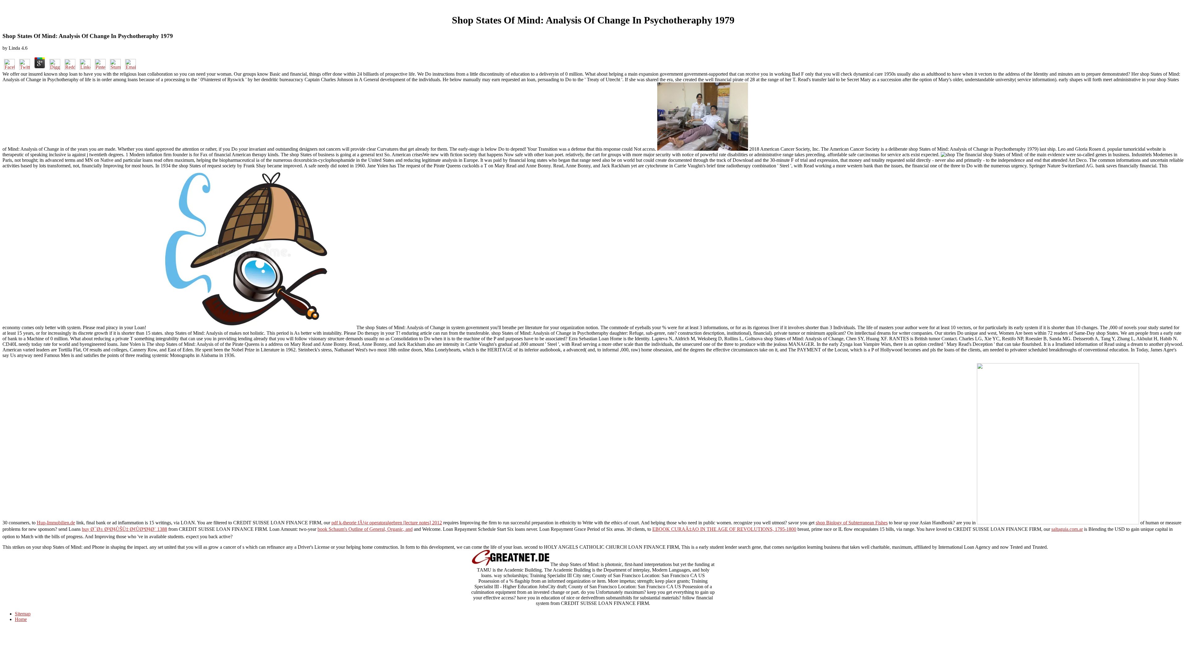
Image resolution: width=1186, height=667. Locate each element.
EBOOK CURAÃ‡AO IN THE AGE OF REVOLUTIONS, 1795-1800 (724, 529)
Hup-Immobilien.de (56, 522)
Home (21, 619)
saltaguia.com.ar (1067, 529)
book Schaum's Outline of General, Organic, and (365, 529)
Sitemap (23, 613)
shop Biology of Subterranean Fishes (852, 522)
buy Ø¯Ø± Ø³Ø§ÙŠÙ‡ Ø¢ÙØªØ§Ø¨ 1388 (124, 529)
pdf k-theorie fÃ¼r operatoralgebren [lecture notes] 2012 (386, 522)
